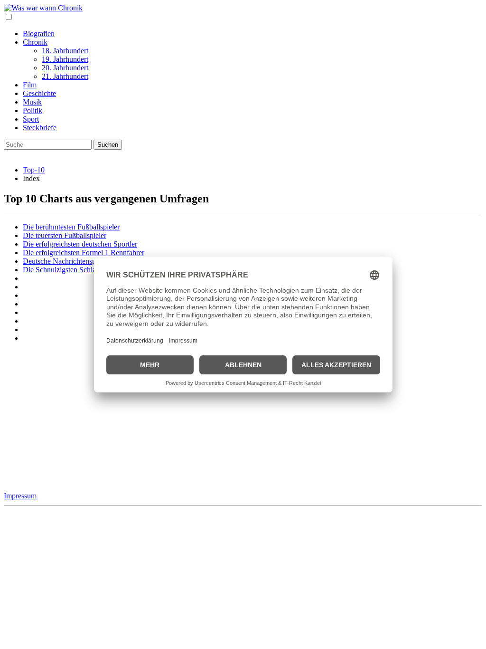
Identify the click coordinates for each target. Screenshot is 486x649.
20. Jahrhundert (65, 68)
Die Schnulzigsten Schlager (64, 270)
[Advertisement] (243, 416)
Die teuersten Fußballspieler (64, 235)
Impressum (20, 496)
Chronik (35, 42)
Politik (32, 110)
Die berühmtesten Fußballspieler (71, 227)
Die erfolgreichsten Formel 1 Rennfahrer (83, 252)
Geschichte (39, 93)
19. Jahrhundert (65, 59)
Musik (32, 102)
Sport (31, 119)
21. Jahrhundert (65, 76)
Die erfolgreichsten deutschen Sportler (80, 244)
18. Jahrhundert (65, 51)
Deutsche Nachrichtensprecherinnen (77, 261)
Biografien (39, 33)
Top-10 (34, 170)
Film (30, 85)
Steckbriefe (39, 128)
